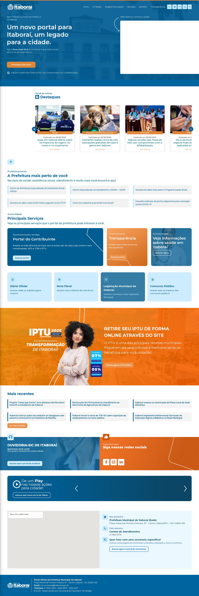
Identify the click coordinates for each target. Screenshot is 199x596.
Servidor (143, 7)
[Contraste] (174, 7)
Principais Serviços (21, 64)
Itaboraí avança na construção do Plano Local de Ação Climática (162, 403)
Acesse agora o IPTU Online (118, 365)
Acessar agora (162, 253)
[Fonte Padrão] (184, 7)
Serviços (131, 7)
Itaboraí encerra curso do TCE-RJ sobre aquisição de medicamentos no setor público (99, 416)
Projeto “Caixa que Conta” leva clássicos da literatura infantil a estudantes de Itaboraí (37, 403)
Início (86, 7)
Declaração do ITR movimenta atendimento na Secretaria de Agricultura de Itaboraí (95, 403)
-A (190, 7)
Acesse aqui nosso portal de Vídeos (31, 495)
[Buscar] (169, 7)
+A (180, 7)
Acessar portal (22, 258)
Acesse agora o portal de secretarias (129, 549)
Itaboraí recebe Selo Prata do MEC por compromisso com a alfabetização (44, 73)
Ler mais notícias (17, 426)
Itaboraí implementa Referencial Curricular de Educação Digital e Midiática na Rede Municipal (158, 416)
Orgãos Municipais (114, 7)
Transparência (158, 7)
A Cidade (96, 7)
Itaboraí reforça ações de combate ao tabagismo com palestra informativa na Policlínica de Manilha (37, 416)
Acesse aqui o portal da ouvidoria (25, 463)
